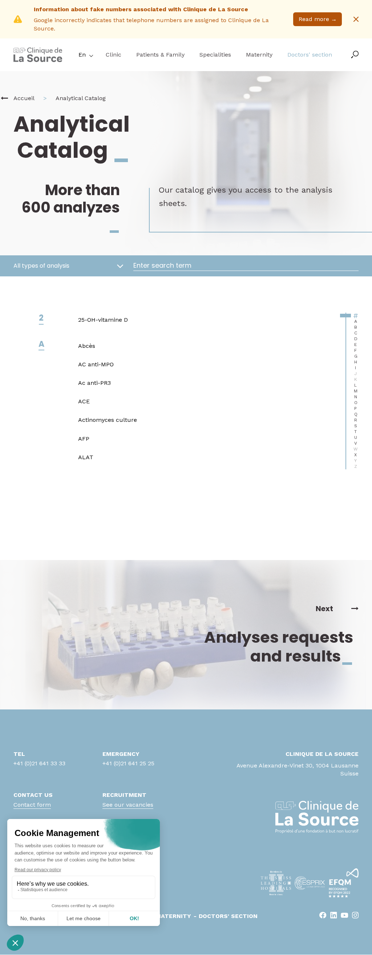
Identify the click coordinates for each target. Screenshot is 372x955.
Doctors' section (309, 54)
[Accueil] (4, 98)
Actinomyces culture (107, 419)
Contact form (32, 804)
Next (324, 609)
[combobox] (67, 266)
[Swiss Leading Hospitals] (276, 883)
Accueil (23, 98)
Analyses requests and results (278, 646)
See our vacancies (127, 804)
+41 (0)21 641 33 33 (39, 763)
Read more (318, 19)
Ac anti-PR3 (94, 382)
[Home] (37, 60)
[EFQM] (343, 883)
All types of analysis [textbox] (41, 266)
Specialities (215, 54)
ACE (84, 401)
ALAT (85, 457)
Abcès (86, 345)
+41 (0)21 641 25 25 (128, 763)
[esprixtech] (310, 882)
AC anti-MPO (96, 364)
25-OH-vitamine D (103, 319)
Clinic (113, 54)
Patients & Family (160, 54)
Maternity (259, 54)
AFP (83, 438)
